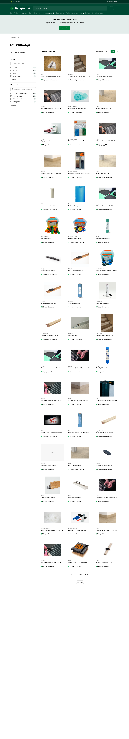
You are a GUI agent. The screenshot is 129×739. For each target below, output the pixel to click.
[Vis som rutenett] (113, 51)
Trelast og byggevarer (21, 13)
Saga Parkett (17, 76)
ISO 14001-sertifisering (20, 93)
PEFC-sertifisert (18, 96)
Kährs (15, 68)
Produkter (13, 37)
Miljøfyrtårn (16, 102)
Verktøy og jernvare (72, 13)
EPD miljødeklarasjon (20, 99)
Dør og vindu (33, 13)
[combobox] (70, 8)
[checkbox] (11, 67)
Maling (82, 13)
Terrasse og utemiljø (48, 13)
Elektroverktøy (60, 13)
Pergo (15, 70)
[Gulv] (11, 52)
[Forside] (20, 8)
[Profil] (117, 8)
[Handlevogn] (112, 8)
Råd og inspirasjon (97, 13)
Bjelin (14, 73)
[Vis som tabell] (117, 51)
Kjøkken (87, 13)
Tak (40, 13)
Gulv (11, 13)
